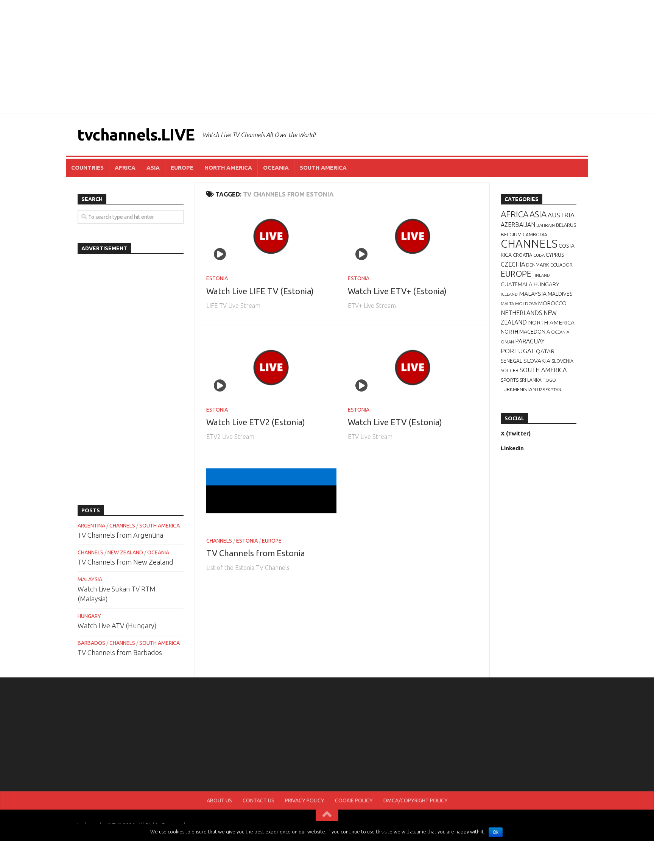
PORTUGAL (518, 350)
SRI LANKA (531, 380)
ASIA (153, 167)
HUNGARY (89, 616)
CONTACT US (258, 800)
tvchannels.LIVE (136, 135)
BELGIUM (511, 234)
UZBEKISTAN (549, 389)
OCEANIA (276, 167)
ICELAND (509, 294)
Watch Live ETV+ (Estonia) (397, 291)
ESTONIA (217, 278)
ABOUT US (219, 800)
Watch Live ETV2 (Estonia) (255, 422)
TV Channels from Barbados (120, 652)
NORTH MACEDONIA (525, 332)
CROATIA (522, 254)
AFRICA (125, 167)
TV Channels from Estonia (255, 553)
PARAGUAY (530, 341)
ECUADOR (561, 264)
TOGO (549, 380)
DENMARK (537, 265)
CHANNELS (219, 541)
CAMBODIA (535, 234)
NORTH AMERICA (228, 167)
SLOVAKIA (536, 360)
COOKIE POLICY (354, 800)
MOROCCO (552, 303)
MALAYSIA (90, 579)
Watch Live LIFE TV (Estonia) (260, 291)
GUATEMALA (517, 284)
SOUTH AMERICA (323, 167)
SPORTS (510, 380)
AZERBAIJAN (518, 224)
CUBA (539, 255)
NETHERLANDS (521, 312)
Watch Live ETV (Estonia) (395, 422)
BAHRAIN (545, 225)
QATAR (545, 351)
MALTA (507, 303)
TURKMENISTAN (518, 389)
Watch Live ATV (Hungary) (117, 625)
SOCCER (510, 370)
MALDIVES (560, 294)
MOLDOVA (526, 303)
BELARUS (566, 225)
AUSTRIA (561, 214)
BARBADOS (91, 643)
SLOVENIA (562, 361)
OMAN (507, 341)
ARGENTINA (91, 526)
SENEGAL (511, 361)
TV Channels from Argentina (120, 535)
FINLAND (541, 275)
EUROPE (182, 167)
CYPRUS (555, 255)
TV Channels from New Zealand (125, 562)
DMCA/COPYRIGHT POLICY (415, 800)
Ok (495, 832)
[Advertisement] (327, 57)
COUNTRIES (87, 167)
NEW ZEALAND (125, 552)
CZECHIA (513, 264)
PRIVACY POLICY (304, 800)
